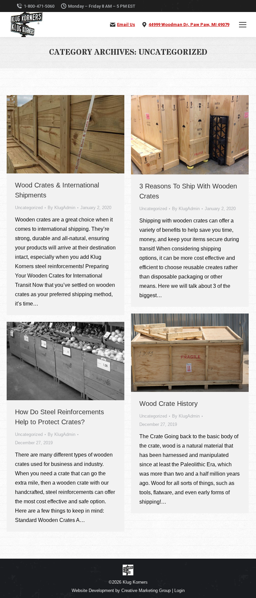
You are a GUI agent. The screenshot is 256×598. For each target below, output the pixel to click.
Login (179, 590)
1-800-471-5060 (39, 6)
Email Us (126, 24)
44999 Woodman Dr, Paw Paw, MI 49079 (189, 24)
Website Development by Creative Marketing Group (121, 590)
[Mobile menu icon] (242, 24)
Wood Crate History (168, 403)
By (61, 207)
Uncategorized (29, 207)
